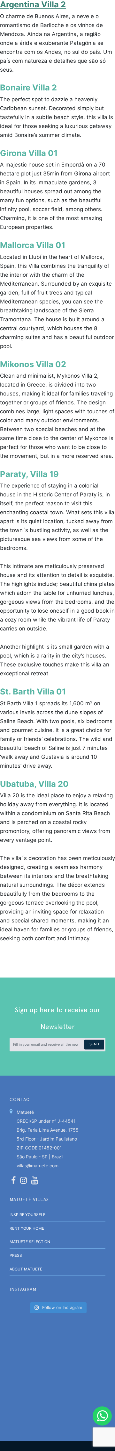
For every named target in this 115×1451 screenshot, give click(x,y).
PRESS (16, 1255)
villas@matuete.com (37, 1165)
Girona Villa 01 (28, 153)
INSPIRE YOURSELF (27, 1214)
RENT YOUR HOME (27, 1228)
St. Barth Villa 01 (33, 691)
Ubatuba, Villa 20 (34, 784)
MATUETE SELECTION (30, 1241)
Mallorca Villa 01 (32, 245)
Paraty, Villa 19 (29, 474)
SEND (94, 1044)
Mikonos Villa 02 (33, 364)
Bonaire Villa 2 (28, 87)
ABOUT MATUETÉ (26, 1269)
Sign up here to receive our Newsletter (57, 1018)
